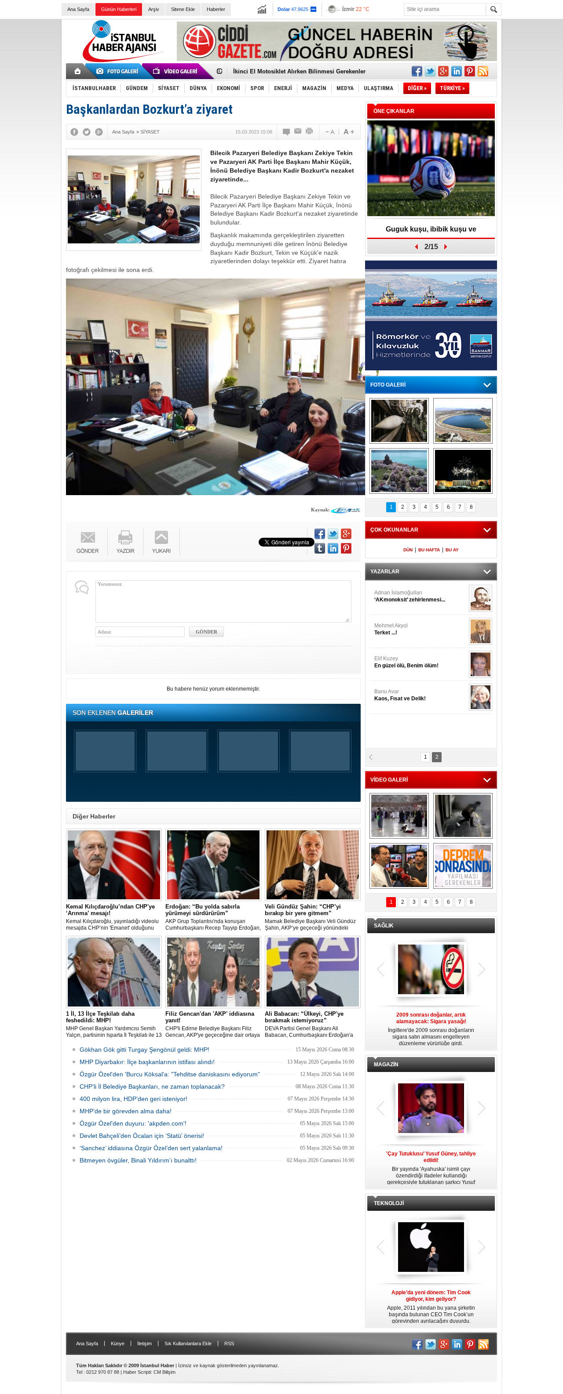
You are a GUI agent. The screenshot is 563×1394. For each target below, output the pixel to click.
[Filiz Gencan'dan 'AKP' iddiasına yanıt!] (213, 972)
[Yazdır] (310, 132)
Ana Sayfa (78, 9)
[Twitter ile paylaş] (430, 71)
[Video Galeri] (176, 71)
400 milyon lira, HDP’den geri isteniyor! (133, 1098)
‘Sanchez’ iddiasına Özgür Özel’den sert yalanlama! (151, 1147)
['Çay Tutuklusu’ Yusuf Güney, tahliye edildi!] (431, 1108)
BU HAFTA (429, 549)
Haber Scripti (137, 1372)
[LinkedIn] (333, 548)
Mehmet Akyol (391, 629)
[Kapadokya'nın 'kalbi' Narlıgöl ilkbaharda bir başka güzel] (463, 421)
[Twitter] (87, 132)
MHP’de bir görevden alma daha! (126, 1111)
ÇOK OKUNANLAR (394, 530)
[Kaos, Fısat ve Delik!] (480, 697)
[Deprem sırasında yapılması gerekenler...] (463, 866)
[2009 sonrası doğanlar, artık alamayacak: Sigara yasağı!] (431, 970)
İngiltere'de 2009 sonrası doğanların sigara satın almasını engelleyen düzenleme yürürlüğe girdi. (431, 1029)
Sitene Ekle (183, 9)
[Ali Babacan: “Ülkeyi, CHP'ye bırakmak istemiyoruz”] (313, 972)
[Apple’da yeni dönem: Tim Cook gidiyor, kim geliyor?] (431, 1247)
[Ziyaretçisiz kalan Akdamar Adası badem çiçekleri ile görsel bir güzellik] (399, 471)
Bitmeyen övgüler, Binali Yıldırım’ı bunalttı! (138, 1160)
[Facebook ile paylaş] (417, 71)
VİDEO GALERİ (389, 780)
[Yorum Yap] (287, 132)
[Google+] (99, 132)
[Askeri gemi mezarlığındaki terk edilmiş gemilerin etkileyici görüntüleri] (399, 421)
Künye (117, 1343)
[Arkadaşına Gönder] (298, 132)
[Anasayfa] (78, 71)
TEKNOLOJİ (389, 1203)
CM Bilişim (164, 1372)
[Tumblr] (319, 548)
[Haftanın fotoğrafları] (463, 471)
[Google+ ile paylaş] (443, 71)
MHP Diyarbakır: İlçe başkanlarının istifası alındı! (147, 1061)
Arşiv (153, 9)
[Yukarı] (161, 542)
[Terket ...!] (480, 631)
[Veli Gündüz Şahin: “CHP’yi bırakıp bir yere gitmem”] (313, 865)
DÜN (408, 549)
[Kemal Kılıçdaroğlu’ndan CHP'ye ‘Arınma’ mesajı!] (114, 865)
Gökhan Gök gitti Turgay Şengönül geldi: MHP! (144, 1049)
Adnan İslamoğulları (409, 596)
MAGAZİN (386, 1064)
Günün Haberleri (118, 9)
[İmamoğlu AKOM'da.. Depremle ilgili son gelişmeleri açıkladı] (399, 866)
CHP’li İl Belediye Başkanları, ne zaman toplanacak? (152, 1086)
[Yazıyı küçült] (329, 132)
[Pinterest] (346, 548)
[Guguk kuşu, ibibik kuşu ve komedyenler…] (431, 168)
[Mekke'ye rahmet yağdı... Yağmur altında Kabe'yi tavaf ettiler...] (399, 816)
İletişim (144, 1343)
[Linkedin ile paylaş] (456, 71)
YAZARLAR (384, 571)
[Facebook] (74, 132)
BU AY (452, 549)
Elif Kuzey (406, 662)
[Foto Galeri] (118, 71)
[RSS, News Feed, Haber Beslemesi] (483, 71)
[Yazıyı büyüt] (349, 132)
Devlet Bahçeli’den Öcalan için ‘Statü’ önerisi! (142, 1135)
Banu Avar (400, 695)
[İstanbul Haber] (121, 61)
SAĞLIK (384, 926)
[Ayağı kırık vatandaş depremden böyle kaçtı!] (463, 816)
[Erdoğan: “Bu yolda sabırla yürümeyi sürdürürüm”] (213, 865)
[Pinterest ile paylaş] (469, 71)
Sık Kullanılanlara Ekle (188, 1343)
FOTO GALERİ (388, 385)
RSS (229, 1343)
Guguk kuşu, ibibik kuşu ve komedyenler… (292, 71)
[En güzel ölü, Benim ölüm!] (480, 664)
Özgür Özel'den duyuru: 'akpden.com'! (133, 1123)
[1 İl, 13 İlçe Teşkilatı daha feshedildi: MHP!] (114, 972)
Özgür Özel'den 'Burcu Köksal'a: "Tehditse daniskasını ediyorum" (170, 1074)
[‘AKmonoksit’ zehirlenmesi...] (480, 598)
